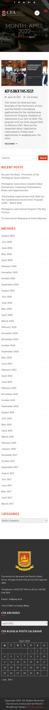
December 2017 (9, 454)
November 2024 (9, 339)
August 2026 (8, 235)
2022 (25, 36)
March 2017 (7, 503)
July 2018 (6, 418)
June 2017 (6, 485)
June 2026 (6, 247)
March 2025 (7, 321)
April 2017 (6, 497)
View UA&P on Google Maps (15, 605)
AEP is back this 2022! (19, 91)
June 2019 (6, 381)
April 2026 (7, 260)
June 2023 (6, 363)
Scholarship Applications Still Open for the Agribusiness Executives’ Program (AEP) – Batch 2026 (22, 199)
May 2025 (6, 308)
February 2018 (8, 442)
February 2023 (8, 369)
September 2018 (9, 406)
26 (11, 673)
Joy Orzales (32, 97)
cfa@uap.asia (15, 599)
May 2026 (6, 254)
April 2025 (7, 314)
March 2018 (7, 436)
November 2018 (9, 394)
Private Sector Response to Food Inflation (23, 218)
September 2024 (10, 351)
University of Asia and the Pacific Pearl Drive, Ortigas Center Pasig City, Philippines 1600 (24, 579)
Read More (10, 144)
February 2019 (8, 388)
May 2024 (6, 357)
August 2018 (7, 412)
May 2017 (6, 491)
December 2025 (9, 272)
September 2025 (10, 284)
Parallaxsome (35, 707)
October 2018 (8, 400)
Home (18, 36)
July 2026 (6, 241)
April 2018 (6, 430)
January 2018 (8, 448)
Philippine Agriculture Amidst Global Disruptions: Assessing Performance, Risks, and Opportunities (21, 187)
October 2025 (8, 278)
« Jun (4, 679)
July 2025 (6, 296)
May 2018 (6, 424)
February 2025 (8, 327)
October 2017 (8, 461)
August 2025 (8, 290)
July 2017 (6, 479)
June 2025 (6, 302)
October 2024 (8, 345)
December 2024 (9, 333)
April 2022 (7, 375)
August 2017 (7, 473)
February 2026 (8, 266)
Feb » (10, 679)
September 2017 (9, 467)
